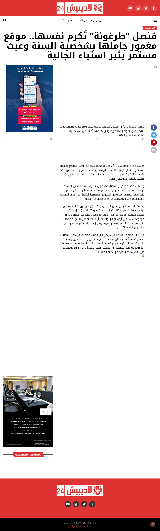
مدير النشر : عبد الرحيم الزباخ (80, 526)
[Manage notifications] (152, 524)
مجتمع (71, 20)
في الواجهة (96, 20)
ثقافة (61, 20)
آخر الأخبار (83, 20)
